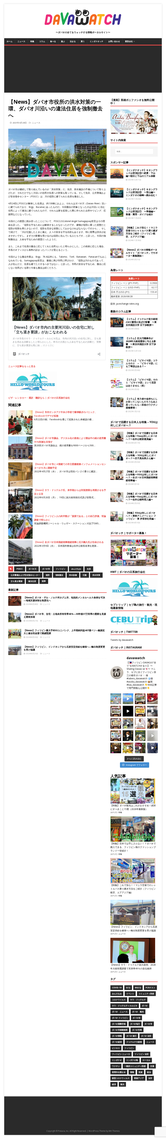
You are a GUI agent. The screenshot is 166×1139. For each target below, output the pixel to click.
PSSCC (20, 568)
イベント (130, 993)
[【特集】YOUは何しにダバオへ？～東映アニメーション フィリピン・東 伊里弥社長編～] (116, 519)
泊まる (73, 41)
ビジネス (116, 1048)
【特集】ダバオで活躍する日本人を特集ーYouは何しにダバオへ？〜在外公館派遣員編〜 (142, 435)
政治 (149, 1072)
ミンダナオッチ (96, 41)
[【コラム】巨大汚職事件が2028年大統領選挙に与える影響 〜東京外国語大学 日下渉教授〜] (116, 344)
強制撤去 (59, 575)
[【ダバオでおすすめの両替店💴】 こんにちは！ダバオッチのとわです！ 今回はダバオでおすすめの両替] (140, 698)
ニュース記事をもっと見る (22, 366)
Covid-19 (116, 987)
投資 (140, 1072)
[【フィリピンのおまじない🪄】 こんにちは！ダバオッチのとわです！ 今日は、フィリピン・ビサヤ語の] (128, 711)
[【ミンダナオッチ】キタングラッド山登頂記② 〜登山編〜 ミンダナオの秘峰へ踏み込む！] (116, 195)
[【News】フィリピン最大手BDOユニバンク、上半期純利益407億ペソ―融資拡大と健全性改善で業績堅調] (14, 636)
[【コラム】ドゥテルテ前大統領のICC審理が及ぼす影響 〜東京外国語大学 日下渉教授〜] (116, 325)
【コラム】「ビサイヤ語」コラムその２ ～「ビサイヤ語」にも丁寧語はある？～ (142, 363)
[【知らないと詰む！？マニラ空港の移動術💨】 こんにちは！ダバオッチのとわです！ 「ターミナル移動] (128, 723)
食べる (53, 41)
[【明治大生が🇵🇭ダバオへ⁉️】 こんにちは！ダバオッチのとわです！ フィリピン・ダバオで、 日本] (152, 748)
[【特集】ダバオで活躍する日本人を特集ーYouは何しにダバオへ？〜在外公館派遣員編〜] (116, 439)
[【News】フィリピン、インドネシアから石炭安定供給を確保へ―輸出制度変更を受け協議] (14, 653)
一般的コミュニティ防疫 (135, 1066)
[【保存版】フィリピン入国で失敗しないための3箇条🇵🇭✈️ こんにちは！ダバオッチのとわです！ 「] (152, 723)
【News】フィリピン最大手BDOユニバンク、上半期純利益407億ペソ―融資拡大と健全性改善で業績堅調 (64, 632)
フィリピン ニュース (121, 1054)
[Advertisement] (83, 70)
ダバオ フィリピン (120, 1017)
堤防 (48, 575)
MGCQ (138, 987)
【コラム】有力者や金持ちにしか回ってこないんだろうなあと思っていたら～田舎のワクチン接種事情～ (142, 403)
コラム (42, 41)
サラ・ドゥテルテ (138, 999)
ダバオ (145, 1005)
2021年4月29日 (19, 122)
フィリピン (60, 568)
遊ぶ (63, 41)
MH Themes (114, 1131)
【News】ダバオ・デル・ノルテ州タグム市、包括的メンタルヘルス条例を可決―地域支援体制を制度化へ (64, 599)
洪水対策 (96, 575)
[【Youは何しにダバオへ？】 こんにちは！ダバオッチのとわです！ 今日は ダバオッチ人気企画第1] (140, 723)
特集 (32, 41)
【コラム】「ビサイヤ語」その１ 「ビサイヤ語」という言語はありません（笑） (142, 382)
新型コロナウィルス (121, 1078)
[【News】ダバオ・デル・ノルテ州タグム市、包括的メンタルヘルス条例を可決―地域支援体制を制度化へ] (14, 603)
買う (83, 41)
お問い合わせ (114, 41)
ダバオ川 (32, 568)
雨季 (44, 581)
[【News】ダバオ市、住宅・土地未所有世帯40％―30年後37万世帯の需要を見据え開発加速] (14, 620)
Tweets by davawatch (121, 639)
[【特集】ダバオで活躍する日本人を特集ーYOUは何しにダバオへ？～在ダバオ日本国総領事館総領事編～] (116, 477)
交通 (152, 1066)
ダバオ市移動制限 (120, 1029)
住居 (89, 568)
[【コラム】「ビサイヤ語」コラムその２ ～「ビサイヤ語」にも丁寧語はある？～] (116, 366)
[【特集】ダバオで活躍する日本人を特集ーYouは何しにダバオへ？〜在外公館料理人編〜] (116, 500)
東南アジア (139, 1078)
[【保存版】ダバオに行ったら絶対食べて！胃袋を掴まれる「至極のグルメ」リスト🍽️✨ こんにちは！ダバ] (115, 723)
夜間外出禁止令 (119, 1072)
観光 (122, 1084)
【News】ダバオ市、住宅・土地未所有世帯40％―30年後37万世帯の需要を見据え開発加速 (65, 615)
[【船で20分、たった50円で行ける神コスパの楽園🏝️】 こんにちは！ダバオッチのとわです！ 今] (128, 698)
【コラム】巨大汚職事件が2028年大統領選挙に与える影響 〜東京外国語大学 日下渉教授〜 (141, 343)
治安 (150, 1078)
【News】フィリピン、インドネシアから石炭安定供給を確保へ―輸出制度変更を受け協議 (64, 648)
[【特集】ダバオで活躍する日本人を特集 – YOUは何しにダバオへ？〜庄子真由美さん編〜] (116, 458)
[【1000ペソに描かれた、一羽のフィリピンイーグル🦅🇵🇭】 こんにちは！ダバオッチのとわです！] (140, 735)
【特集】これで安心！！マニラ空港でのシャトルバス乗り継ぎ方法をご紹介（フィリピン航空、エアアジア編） (142, 232)
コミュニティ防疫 (146, 993)
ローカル (146, 1060)
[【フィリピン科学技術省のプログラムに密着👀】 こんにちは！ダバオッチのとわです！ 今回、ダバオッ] (152, 698)
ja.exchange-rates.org (127, 303)
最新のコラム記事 (120, 311)
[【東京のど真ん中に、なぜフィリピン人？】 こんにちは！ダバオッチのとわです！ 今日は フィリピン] (128, 735)
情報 (132, 1072)
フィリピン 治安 (142, 1054)
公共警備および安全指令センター (25, 575)
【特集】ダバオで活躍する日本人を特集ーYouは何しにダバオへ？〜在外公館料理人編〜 (142, 496)
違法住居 (32, 581)
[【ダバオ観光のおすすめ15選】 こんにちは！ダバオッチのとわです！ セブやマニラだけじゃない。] (115, 735)
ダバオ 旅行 (131, 1036)
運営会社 (129, 41)
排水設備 (73, 575)
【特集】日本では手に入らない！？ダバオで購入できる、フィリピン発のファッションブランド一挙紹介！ (133, 847)
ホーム (9, 41)
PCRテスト (150, 987)
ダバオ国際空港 (119, 1023)
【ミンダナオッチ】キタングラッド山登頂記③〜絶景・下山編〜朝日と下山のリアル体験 (142, 173)
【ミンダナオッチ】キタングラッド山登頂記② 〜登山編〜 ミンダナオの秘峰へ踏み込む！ (142, 192)
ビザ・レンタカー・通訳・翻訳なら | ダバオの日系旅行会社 (39, 397)
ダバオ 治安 (146, 1036)
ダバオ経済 (117, 1042)
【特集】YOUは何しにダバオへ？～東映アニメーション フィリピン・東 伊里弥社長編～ (141, 515)
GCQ (128, 987)
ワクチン (116, 1066)
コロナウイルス (119, 999)
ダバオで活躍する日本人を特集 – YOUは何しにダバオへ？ (134, 423)
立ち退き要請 (16, 581)
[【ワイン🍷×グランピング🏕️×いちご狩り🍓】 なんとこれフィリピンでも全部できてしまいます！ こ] (140, 748)
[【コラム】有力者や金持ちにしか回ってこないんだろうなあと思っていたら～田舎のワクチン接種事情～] (116, 405)
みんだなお (76, 568)
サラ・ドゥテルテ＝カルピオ (124, 1005)
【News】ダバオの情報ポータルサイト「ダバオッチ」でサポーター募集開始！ (142, 252)
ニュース (21, 41)
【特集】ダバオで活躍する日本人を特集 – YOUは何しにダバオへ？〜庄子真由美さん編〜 (142, 455)
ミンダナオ (117, 1060)
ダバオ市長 (137, 1029)
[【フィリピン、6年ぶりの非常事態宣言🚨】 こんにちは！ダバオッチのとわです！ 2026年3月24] (115, 748)
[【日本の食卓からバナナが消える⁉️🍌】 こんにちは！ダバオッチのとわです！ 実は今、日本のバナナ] (128, 748)
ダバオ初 (136, 1017)
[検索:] (134, 151)
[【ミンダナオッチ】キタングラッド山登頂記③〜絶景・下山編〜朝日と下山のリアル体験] (116, 176)
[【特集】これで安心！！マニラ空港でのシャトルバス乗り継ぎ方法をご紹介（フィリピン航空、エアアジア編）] (116, 234)
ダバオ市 (46, 568)
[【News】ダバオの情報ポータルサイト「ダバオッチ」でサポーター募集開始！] (116, 256)
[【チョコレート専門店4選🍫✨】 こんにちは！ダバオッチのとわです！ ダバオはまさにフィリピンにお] (115, 711)
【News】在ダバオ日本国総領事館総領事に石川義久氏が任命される (69, 542)
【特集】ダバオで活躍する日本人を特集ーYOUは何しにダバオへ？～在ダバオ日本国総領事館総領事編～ (142, 476)
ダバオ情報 (117, 1036)
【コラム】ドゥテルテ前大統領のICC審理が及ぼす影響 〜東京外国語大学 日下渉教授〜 (142, 321)
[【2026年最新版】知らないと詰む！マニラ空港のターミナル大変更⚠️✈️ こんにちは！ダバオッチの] (115, 698)
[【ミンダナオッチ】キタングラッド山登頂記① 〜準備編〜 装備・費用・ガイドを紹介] (116, 214)
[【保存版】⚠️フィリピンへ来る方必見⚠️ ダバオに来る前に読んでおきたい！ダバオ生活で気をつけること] (140, 711)
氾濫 (85, 575)
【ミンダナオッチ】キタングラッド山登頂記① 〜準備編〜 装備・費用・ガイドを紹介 (142, 211)
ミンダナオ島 (132, 1060)
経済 (114, 1084)
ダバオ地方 (135, 1023)
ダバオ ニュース (120, 1011)
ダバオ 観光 (138, 1011)
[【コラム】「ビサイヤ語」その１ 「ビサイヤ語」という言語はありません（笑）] (116, 386)
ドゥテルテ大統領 (134, 1042)
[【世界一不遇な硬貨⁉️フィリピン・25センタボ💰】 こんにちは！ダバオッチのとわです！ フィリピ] (152, 735)
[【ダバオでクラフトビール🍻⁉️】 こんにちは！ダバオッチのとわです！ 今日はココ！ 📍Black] (152, 711)
